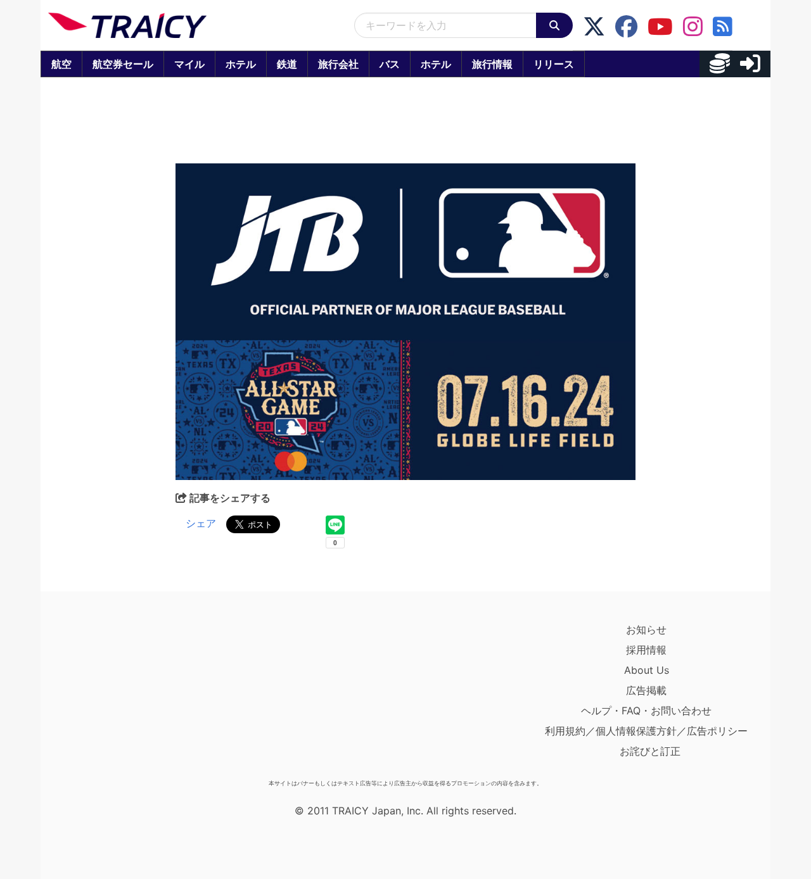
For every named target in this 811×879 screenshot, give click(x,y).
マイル (189, 64)
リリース (553, 64)
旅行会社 (338, 64)
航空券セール (123, 64)
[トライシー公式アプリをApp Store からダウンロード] (122, 696)
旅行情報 (492, 64)
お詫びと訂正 (650, 751)
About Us (646, 670)
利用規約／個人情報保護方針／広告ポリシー (646, 730)
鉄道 (287, 64)
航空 (61, 64)
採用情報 (646, 649)
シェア (201, 523)
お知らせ (646, 629)
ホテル (241, 64)
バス (390, 64)
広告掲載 (646, 690)
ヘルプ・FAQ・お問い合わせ (646, 710)
